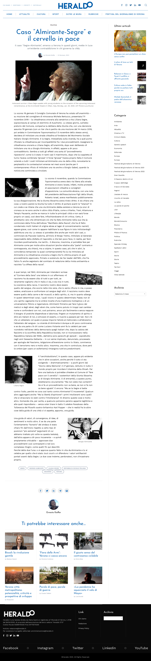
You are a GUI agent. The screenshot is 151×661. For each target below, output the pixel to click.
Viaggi (116, 271)
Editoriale (37, 5)
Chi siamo (6, 5)
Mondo (116, 217)
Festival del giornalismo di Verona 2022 (129, 171)
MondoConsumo (120, 221)
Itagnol (116, 190)
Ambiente (118, 121)
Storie (116, 256)
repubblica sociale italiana (75, 468)
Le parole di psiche (121, 206)
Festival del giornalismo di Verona (127, 164)
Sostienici (17, 5)
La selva (117, 202)
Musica (117, 225)
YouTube (141, 648)
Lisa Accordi (79, 596)
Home (9, 14)
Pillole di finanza (120, 232)
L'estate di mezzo (121, 194)
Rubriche (93, 14)
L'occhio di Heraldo (121, 198)
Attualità (24, 14)
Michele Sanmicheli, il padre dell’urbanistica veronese (123, 99)
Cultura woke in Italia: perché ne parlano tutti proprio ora (123, 88)
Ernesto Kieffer (50, 55)
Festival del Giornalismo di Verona (125, 14)
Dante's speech (120, 145)
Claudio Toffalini (46, 593)
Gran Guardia (119, 175)
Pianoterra (118, 229)
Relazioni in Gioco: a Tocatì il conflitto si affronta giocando (122, 76)
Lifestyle (117, 213)
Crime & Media (119, 137)
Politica (53, 25)
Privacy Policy (83, 628)
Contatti (27, 5)
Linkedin (109, 648)
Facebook (10, 648)
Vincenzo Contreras (47, 559)
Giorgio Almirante (36, 468)
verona (59, 471)
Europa (117, 156)
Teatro (116, 263)
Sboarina (47, 471)
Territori (117, 267)
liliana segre (53, 468)
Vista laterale (119, 275)
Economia (118, 148)
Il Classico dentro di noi (123, 179)
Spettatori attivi (120, 248)
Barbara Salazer (12, 559)
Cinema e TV (119, 133)
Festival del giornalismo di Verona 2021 (129, 167)
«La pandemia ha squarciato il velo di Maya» (85, 590)
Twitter (77, 648)
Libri (116, 210)
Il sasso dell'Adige (121, 183)
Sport (56, 14)
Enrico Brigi (79, 559)
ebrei (22, 468)
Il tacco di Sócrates (121, 187)
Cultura (41, 14)
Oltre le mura (73, 14)
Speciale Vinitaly (120, 244)
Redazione (10, 599)
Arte (116, 125)
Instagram (45, 648)
